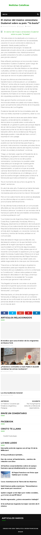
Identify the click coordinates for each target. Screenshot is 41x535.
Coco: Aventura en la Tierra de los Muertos (19, 482)
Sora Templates (17, 528)
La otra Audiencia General (11, 393)
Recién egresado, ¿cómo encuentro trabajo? (20, 499)
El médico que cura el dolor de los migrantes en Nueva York (20, 342)
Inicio (5, 14)
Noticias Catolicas (19, 5)
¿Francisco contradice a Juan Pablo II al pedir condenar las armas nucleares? (20, 368)
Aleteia (29, 26)
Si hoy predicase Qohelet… (12, 455)
